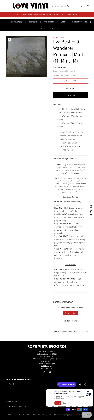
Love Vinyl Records (18, 415)
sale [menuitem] (42, 29)
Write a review (70, 313)
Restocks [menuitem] (33, 22)
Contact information (81, 415)
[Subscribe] (47, 384)
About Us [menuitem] (55, 29)
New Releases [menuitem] (16, 22)
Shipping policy (67, 415)
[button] (8, 6)
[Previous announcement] (4, 14)
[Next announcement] (89, 14)
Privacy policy (42, 415)
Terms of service (54, 415)
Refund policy (31, 415)
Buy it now (70, 95)
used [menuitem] (63, 22)
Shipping (56, 71)
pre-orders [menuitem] (49, 22)
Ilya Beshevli (59, 37)
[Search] (68, 6)
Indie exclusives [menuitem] (79, 22)
